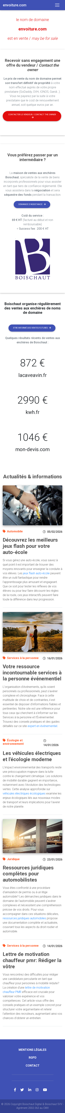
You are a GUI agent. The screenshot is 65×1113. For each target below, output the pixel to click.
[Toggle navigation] (57, 5)
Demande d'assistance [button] (30, 204)
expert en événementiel (42, 726)
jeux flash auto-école (36, 573)
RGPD (32, 1057)
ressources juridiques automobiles (24, 918)
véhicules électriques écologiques (24, 793)
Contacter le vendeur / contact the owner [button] (32, 114)
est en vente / (33, 38)
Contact (33, 1065)
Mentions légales (32, 1050)
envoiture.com (32, 29)
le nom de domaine (32, 19)
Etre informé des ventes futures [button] (30, 328)
